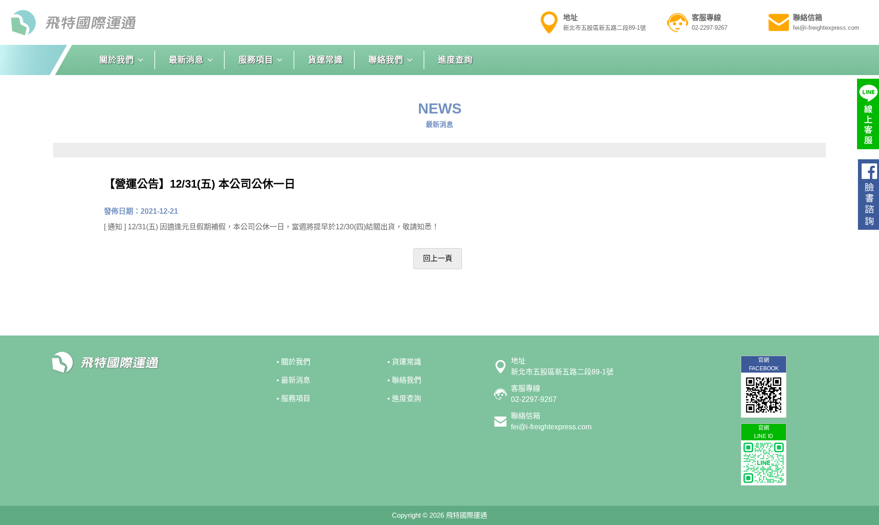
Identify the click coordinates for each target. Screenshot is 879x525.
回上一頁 (437, 258)
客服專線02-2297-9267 (534, 393)
